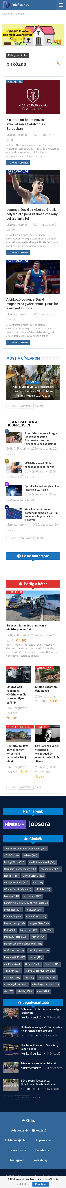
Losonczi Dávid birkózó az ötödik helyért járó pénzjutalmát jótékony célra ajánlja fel (32, 214)
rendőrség (12, 964)
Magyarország (14, 923)
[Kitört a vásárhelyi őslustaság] (47, 674)
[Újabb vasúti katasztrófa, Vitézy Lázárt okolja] (11, 1050)
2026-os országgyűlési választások (25, 848)
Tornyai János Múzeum (40, 971)
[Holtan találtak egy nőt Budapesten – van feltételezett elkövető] (11, 1031)
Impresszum (44, 1140)
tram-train (12, 977)
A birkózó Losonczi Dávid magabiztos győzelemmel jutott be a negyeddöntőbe (32, 303)
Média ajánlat (17, 1140)
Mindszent (28, 930)
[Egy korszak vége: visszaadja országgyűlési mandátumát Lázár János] (47, 733)
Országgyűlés (39, 950)
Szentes (52, 964)
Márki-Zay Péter (15, 937)
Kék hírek (15, 81)
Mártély (38, 937)
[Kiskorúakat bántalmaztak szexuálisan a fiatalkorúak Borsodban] (33, 97)
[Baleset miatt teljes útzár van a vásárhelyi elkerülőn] (33, 606)
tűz (29, 977)
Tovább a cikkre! (18, 162)
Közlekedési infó (21, 727)
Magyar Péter (39, 923)
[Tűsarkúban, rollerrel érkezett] (11, 1067)
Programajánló (14, 957)
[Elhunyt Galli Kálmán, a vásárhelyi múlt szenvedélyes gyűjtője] (18, 674)
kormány (11, 896)
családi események (42, 862)
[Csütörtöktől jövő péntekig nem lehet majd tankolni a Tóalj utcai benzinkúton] (18, 733)
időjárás (43, 889)
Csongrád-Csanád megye (20, 869)
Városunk (43, 667)
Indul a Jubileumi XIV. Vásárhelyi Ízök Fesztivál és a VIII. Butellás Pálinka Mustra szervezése (33, 391)
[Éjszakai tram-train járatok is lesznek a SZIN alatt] (14, 490)
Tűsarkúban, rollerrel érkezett (38, 1063)
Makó (10, 930)
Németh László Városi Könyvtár (23, 943)
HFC (38, 882)
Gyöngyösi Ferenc (16, 882)
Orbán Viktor (14, 950)
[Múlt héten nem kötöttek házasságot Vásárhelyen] (14, 467)
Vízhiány (25, 991)
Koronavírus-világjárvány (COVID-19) (26, 903)
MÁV (47, 930)
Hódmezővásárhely (17, 889)
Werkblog (40, 1160)
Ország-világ (18, 171)
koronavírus (32, 896)
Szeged (32, 964)
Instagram (17, 1160)
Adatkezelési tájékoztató (28, 1130)
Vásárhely (47, 977)
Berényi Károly (14, 862)
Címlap (33, 382)
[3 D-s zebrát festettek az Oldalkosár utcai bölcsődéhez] (11, 1085)
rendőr (36, 957)
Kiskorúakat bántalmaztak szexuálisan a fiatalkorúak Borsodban (25, 124)
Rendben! (40, 1184)
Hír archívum (17, 1150)
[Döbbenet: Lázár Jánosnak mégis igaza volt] (11, 1013)
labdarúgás (12, 916)
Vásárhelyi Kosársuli (45, 984)
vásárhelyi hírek (15, 984)
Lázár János (36, 916)
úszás (43, 991)
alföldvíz (11, 855)
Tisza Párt (12, 971)
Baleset (30, 855)
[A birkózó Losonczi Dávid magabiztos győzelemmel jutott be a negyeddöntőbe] (33, 277)
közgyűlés (34, 910)
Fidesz (11, 876)
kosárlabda (12, 910)
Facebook (42, 1150)
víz (8, 991)
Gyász (12, 667)
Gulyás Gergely (33, 876)
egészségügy (50, 869)
